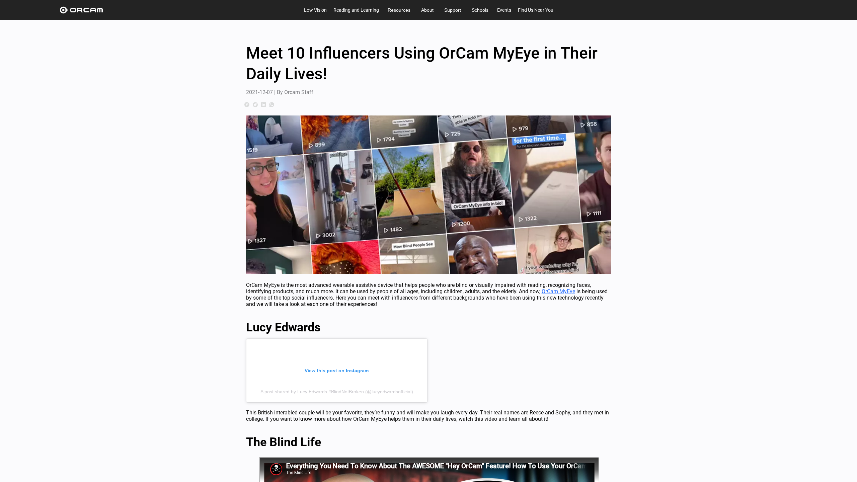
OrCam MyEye (558, 291)
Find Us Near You (535, 10)
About (427, 10)
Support (452, 10)
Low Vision (315, 10)
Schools (480, 10)
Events (504, 10)
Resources (399, 10)
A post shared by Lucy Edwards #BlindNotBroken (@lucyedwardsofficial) (336, 391)
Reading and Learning (356, 10)
